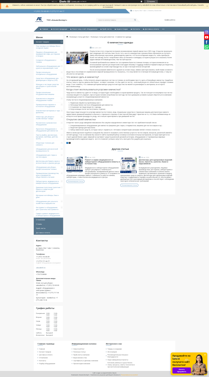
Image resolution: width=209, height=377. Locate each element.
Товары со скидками (115, 349)
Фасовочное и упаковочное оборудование (46, 124)
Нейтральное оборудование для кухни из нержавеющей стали (48, 67)
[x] (70, 143)
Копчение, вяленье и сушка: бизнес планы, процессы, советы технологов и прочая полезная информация (121, 365)
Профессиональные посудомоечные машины (45, 93)
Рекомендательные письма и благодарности (118, 356)
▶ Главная (44, 29)
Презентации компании (81, 364)
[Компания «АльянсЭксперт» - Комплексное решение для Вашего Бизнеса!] (39, 19)
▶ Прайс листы (106, 29)
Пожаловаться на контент (129, 375)
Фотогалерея (112, 352)
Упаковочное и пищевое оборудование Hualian (45, 99)
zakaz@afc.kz (41, 268)
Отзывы (39, 224)
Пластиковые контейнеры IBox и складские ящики (48, 47)
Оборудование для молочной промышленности (47, 150)
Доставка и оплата (43, 233)
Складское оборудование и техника (46, 61)
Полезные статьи (79, 352)
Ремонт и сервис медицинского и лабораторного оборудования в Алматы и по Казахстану (102, 162)
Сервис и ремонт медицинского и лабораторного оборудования (48, 214)
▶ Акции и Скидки (121, 29)
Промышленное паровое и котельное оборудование (46, 106)
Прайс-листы (40, 228)
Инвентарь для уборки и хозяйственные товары (45, 118)
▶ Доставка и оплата (151, 29)
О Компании (40, 220)
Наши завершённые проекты (118, 360)
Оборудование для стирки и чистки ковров (46, 156)
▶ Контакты (135, 29)
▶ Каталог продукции (59, 29)
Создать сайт (75, 1)
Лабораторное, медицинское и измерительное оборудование (47, 182)
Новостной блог (78, 349)
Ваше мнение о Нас (80, 358)
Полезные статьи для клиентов (102, 37)
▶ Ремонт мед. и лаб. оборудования (83, 29)
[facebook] (67, 143)
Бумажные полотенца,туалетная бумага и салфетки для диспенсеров (48, 189)
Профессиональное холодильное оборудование (46, 73)
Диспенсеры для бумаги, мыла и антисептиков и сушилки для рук (48, 162)
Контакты (42, 361)
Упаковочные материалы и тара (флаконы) (48, 112)
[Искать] (135, 20)
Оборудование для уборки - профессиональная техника (46, 168)
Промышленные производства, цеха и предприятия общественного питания (47, 175)
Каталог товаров (42, 42)
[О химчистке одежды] (77, 58)
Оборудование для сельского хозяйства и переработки (47, 202)
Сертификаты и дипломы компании (85, 361)
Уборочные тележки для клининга (45, 144)
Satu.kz (114, 373)
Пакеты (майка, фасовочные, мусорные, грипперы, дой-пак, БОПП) (47, 137)
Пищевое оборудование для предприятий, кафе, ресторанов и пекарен (48, 54)
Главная (42, 349)
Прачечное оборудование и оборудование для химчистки (47, 130)
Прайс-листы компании (81, 355)
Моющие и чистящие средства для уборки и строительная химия (47, 86)
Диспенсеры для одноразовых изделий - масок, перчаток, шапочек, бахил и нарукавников (156, 162)
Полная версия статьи (75, 181)
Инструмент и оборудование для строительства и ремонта (47, 208)
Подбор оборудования (47, 364)
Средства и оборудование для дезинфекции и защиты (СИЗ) (47, 79)
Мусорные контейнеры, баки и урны (47, 196)
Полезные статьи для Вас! (79, 37)
